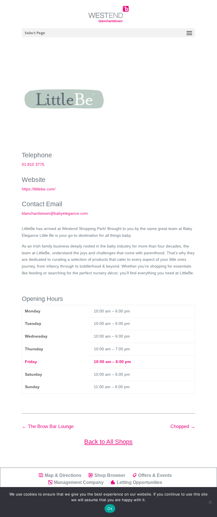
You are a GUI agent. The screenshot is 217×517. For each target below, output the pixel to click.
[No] (210, 502)
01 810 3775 (33, 164)
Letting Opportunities (139, 482)
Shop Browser (109, 475)
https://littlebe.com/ (38, 189)
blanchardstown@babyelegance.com (55, 213)
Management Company (79, 482)
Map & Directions (63, 475)
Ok (109, 508)
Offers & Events (155, 475)
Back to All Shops (108, 441)
